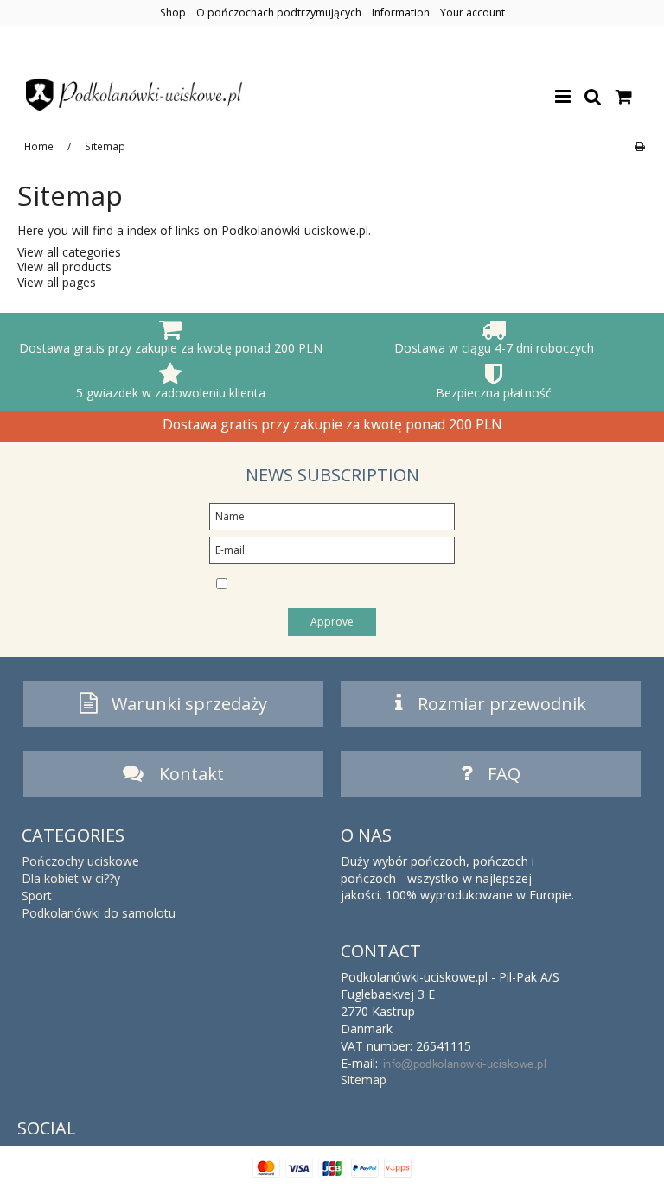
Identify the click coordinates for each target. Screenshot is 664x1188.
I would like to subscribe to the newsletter (324, 585)
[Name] (331, 515)
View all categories (69, 252)
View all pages (56, 282)
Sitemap (363, 1079)
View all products (64, 266)
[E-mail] (331, 549)
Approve (332, 621)
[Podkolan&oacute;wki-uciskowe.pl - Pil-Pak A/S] (134, 95)
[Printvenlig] (639, 146)
